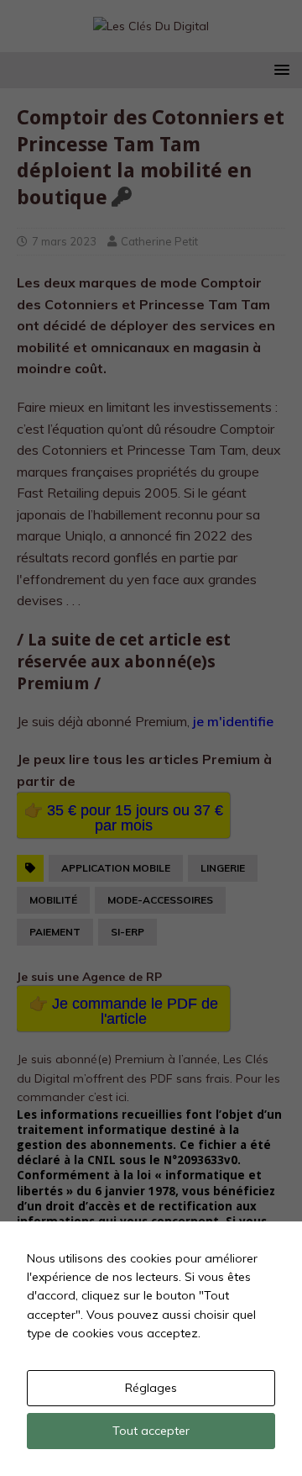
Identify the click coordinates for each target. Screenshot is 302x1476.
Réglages (151, 1387)
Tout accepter (151, 1430)
